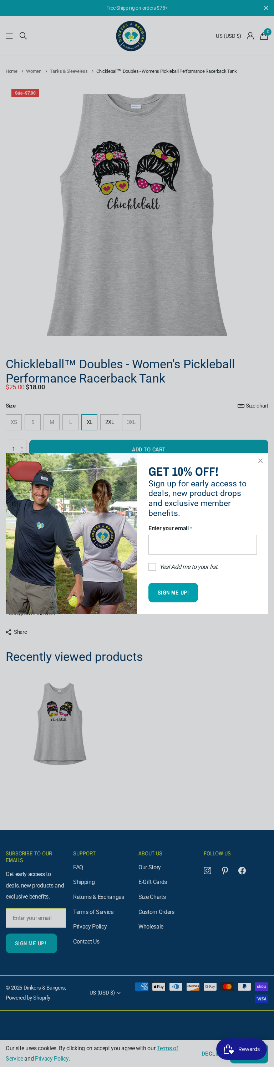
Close (260, 461)
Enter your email (170, 528)
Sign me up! (173, 593)
